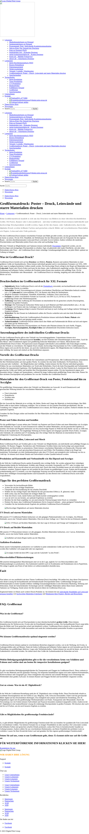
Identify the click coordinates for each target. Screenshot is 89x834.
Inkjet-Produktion (15, 79)
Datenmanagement (16, 67)
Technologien (10, 77)
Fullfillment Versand (16, 88)
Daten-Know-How (12, 104)
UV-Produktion (15, 84)
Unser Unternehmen (12, 775)
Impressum (9, 799)
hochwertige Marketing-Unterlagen (29, 594)
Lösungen (8, 40)
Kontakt (8, 96)
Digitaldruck (48, 286)
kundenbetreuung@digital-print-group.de (32, 100)
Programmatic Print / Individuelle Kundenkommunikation (30, 46)
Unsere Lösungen (11, 779)
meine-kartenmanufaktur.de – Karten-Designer (26, 54)
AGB (7, 803)
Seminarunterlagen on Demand (20, 44)
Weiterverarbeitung (16, 69)
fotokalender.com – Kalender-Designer (23, 52)
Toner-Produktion (15, 81)
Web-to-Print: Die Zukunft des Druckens (24, 48)
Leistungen (9, 61)
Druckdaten (56, 246)
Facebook (8, 823)
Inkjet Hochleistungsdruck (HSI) (21, 63)
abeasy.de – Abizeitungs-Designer (21, 59)
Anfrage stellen (22, 102)
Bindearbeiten (14, 86)
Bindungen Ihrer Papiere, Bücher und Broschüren (64, 594)
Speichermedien (15, 75)
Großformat (13, 90)
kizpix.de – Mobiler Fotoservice (21, 57)
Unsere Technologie (12, 781)
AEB (6, 805)
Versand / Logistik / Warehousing (21, 71)
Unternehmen (10, 94)
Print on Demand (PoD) (18, 50)
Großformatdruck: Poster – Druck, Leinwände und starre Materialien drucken (37, 73)
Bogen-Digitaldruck (16, 65)
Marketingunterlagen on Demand (21, 42)
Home (2, 213)
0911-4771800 (22, 98)
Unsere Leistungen (11, 777)
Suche (2, 186)
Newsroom (9, 106)
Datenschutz (9, 801)
